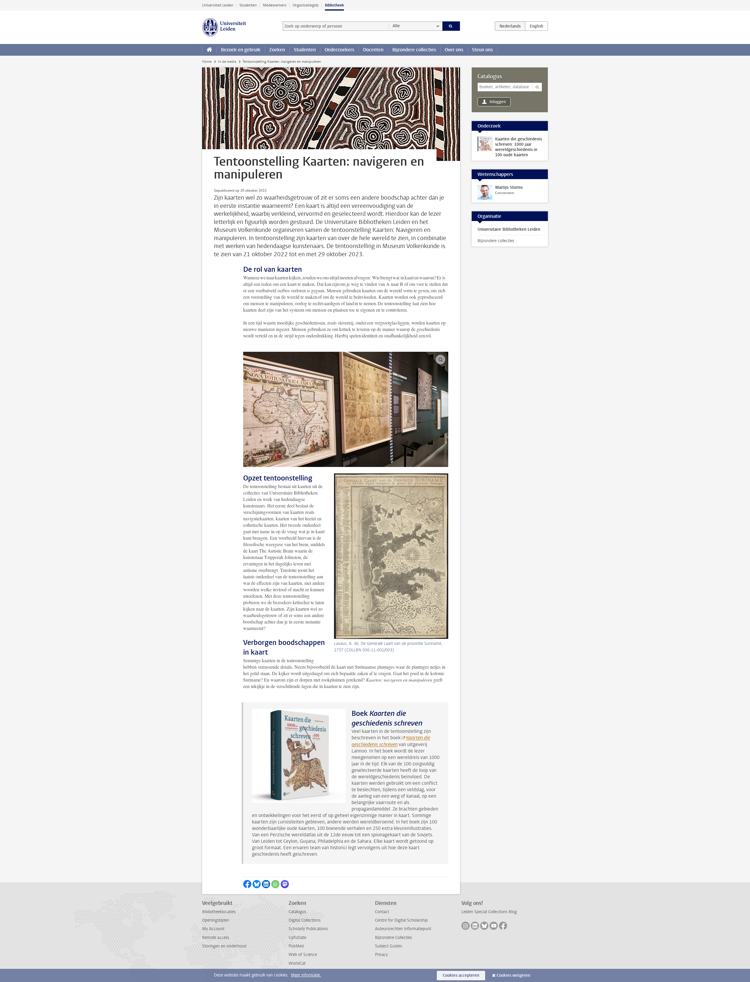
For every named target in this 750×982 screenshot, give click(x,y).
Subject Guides (388, 946)
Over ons (454, 50)
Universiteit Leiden (217, 5)
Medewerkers (275, 5)
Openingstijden (215, 920)
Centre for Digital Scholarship (401, 920)
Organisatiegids (306, 5)
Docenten (373, 50)
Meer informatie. (306, 975)
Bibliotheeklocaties (219, 912)
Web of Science (303, 954)
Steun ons (482, 50)
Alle (396, 26)
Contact (382, 912)
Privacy (381, 954)
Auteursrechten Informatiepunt (403, 929)
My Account (213, 929)
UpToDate (297, 937)
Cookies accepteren (461, 975)
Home (207, 61)
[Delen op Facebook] (247, 884)
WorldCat (297, 963)
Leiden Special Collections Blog (489, 912)
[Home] (209, 50)
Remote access (215, 937)
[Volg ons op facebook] (503, 926)
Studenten (248, 5)
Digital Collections (305, 920)
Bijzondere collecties (414, 50)
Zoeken (277, 50)
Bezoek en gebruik (240, 50)
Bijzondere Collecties (393, 937)
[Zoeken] (451, 26)
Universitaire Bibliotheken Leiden (509, 229)
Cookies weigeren (513, 975)
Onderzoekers (339, 50)
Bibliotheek (334, 5)
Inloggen (498, 102)
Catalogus (490, 76)
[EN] (536, 26)
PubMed (296, 946)
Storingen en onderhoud (224, 946)
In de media (227, 61)
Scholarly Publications (308, 929)
